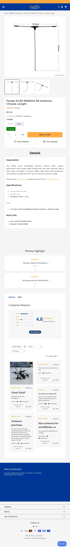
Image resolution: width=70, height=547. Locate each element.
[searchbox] (17, 346)
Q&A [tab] (20, 297)
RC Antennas (22, 179)
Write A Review (35, 332)
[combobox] (35, 346)
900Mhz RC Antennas (15, 13)
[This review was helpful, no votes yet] (26, 407)
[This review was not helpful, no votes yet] (29, 407)
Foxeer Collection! (53, 179)
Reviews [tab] (12, 297)
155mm (19, 124)
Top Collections (11, 516)
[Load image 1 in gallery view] (12, 87)
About (6, 512)
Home (6, 13)
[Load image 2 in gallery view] (27, 87)
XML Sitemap (29, 535)
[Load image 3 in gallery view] (42, 87)
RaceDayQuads (41, 538)
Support (7, 507)
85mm (11, 124)
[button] (3, 7)
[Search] (58, 6)
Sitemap (39, 535)
